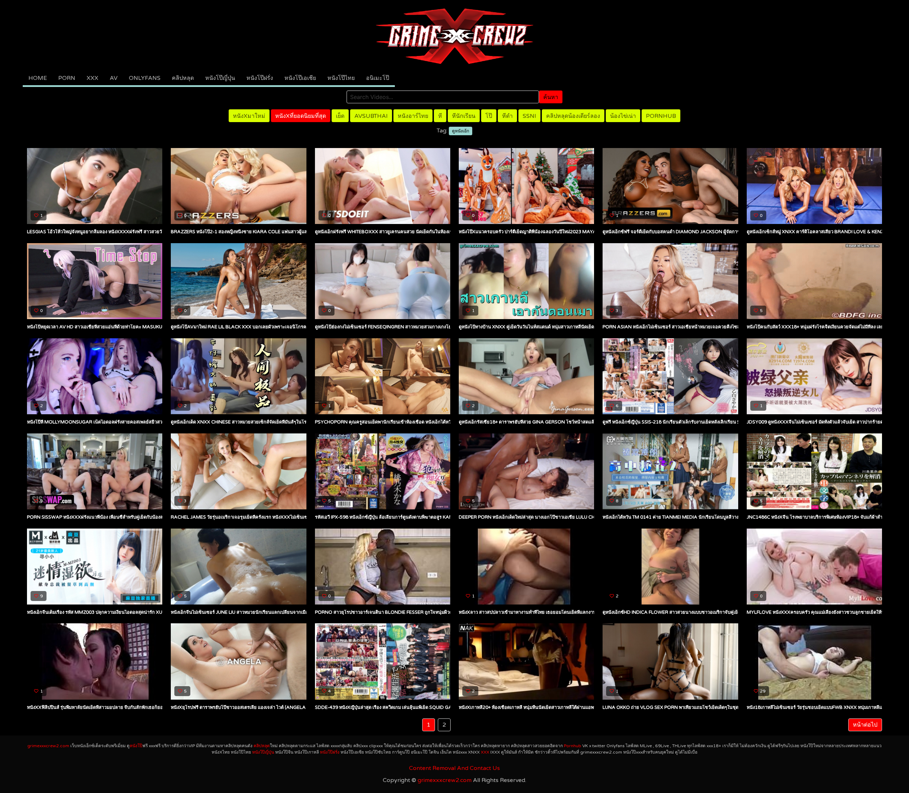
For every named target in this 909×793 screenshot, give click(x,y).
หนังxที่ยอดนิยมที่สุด (300, 116)
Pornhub (661, 116)
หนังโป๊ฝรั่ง (259, 78)
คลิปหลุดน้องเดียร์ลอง (573, 116)
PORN (66, 78)
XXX (92, 78)
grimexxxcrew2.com (48, 745)
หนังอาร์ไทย (413, 116)
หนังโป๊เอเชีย (300, 78)
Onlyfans (144, 78)
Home (37, 78)
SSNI (529, 116)
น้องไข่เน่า (623, 116)
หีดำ (507, 116)
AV (114, 78)
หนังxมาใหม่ (249, 116)
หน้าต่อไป (865, 724)
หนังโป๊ (136, 745)
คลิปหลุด (183, 78)
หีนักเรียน (463, 116)
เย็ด (340, 116)
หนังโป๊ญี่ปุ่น (220, 78)
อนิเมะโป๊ (377, 78)
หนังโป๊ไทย (341, 78)
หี (440, 116)
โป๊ (488, 116)
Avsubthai (371, 116)
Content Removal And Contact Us (454, 768)
